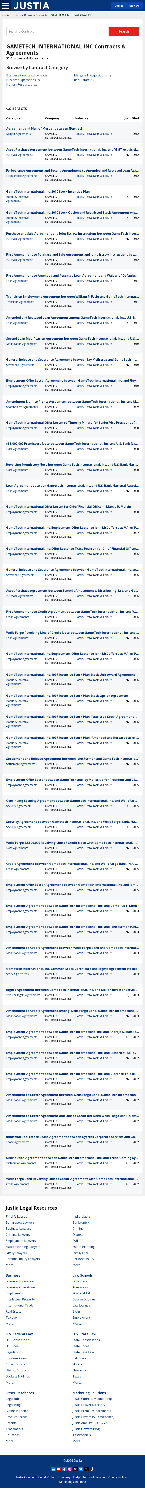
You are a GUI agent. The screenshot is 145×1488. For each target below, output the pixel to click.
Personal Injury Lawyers (23, 1259)
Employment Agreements (21, 386)
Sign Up (134, 5)
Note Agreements (17, 449)
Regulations (14, 1352)
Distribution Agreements (21, 1163)
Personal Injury (83, 1259)
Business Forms (17, 1411)
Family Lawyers (16, 1253)
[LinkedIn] (53, 1469)
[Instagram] (70, 1469)
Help (76, 1477)
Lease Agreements (17, 1142)
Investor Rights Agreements (23, 995)
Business (13, 1275)
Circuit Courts (15, 1364)
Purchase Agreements (19, 155)
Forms (17, 15)
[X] (86, 1469)
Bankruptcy (80, 1222)
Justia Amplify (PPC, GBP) (90, 1423)
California (79, 1358)
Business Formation (20, 1281)
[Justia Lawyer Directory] (91, 1469)
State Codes (80, 1346)
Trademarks (14, 1429)
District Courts (16, 1370)
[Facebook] (64, 1469)
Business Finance (18, 75)
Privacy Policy (117, 1477)
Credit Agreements (17, 617)
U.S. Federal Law (19, 1334)
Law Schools (82, 1275)
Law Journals (81, 1305)
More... (10, 1265)
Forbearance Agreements (21, 176)
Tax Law (11, 1317)
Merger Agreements (18, 133)
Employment (14, 1293)
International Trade (20, 1305)
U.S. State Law (84, 1334)
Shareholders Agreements (22, 407)
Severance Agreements (20, 365)
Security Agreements (19, 806)
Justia (5, 15)
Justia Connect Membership (92, 1399)
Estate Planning (83, 1247)
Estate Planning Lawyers (23, 1247)
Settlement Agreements (20, 764)
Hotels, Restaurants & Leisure (93, 133)
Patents (11, 1423)
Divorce (77, 1235)
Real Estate (82, 80)
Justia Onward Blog (86, 1429)
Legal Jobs (13, 1399)
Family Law (80, 1253)
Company (63, 1477)
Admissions (80, 1287)
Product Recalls (16, 1417)
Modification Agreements (21, 344)
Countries (13, 1435)
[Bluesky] (81, 1469)
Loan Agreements (17, 281)
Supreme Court (16, 1358)
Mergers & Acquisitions (90, 75)
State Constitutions (86, 1340)
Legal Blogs (14, 1405)
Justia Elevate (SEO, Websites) (93, 1417)
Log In (119, 5)
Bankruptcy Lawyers (20, 1222)
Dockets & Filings (18, 1376)
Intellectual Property (20, 1299)
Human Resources (19, 84)
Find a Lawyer (17, 1216)
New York (79, 1370)
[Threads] (75, 1469)
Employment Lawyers (21, 1241)
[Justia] (31, 5)
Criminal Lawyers (18, 1235)
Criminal (78, 1228)
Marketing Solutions (89, 1393)
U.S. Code (12, 1346)
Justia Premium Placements (91, 1411)
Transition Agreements (20, 302)
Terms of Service (94, 1477)
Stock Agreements (17, 974)
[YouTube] (59, 1469)
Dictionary (79, 1281)
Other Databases (20, 1393)
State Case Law (83, 1352)
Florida (77, 1364)
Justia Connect (25, 1477)
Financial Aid (81, 1293)
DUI (75, 1241)
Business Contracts (35, 15)
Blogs (76, 1311)
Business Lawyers (18, 1228)
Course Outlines (83, 1299)
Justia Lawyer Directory (88, 1405)
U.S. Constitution (17, 1340)
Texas (76, 1376)
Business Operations (21, 80)
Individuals (81, 1216)
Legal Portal (46, 1477)
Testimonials (81, 1435)
